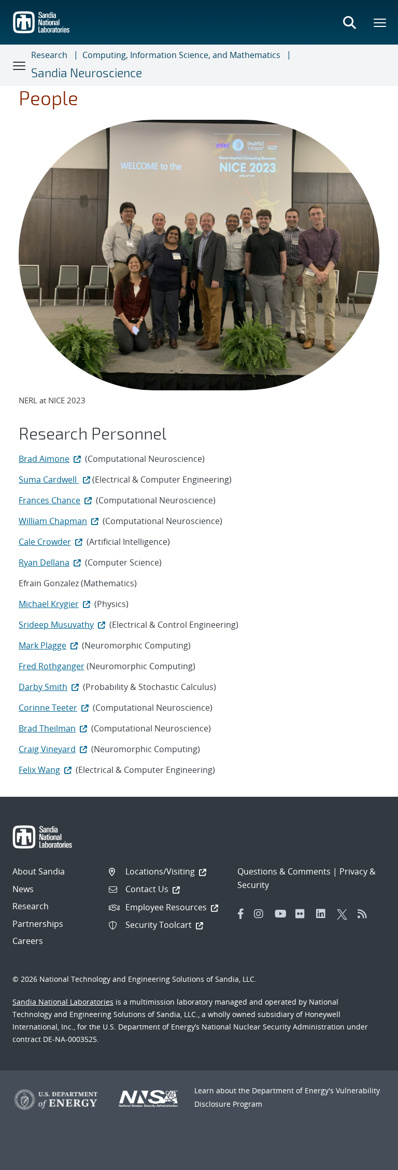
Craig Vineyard (47, 749)
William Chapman (53, 521)
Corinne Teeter (48, 707)
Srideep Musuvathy (56, 624)
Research (49, 55)
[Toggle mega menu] (380, 22)
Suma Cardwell (49, 479)
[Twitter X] (344, 914)
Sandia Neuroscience (86, 72)
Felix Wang (39, 770)
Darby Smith (43, 687)
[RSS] (365, 914)
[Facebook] (241, 914)
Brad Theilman (47, 728)
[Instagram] (261, 914)
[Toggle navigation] (19, 65)
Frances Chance (49, 500)
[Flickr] (303, 914)
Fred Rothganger (51, 666)
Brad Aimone (44, 458)
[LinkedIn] (324, 914)
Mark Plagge (42, 645)
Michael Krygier (49, 604)
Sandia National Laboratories (62, 1002)
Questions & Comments (284, 871)
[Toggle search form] (349, 22)
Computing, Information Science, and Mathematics (181, 55)
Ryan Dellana (44, 562)
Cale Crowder (45, 541)
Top (367, 1158)
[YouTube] (282, 914)
